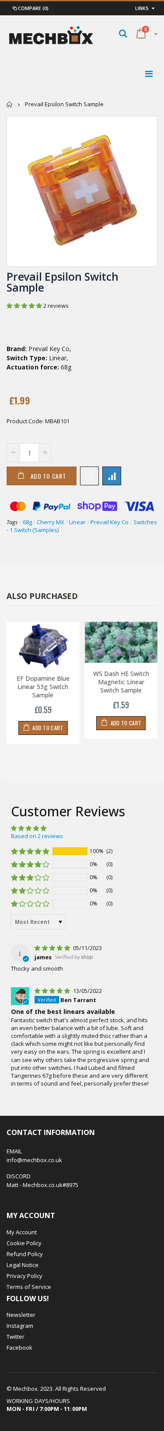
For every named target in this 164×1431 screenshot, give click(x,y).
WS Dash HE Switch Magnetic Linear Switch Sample (121, 681)
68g (27, 522)
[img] (53, 948)
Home (10, 104)
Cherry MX (50, 522)
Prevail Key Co (110, 522)
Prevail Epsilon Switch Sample (63, 282)
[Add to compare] (111, 476)
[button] (25, 306)
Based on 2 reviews (37, 836)
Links (142, 8)
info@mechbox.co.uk (34, 1160)
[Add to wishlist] (89, 476)
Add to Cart (48, 475)
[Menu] (149, 74)
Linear (77, 522)
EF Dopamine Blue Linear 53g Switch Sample (43, 686)
